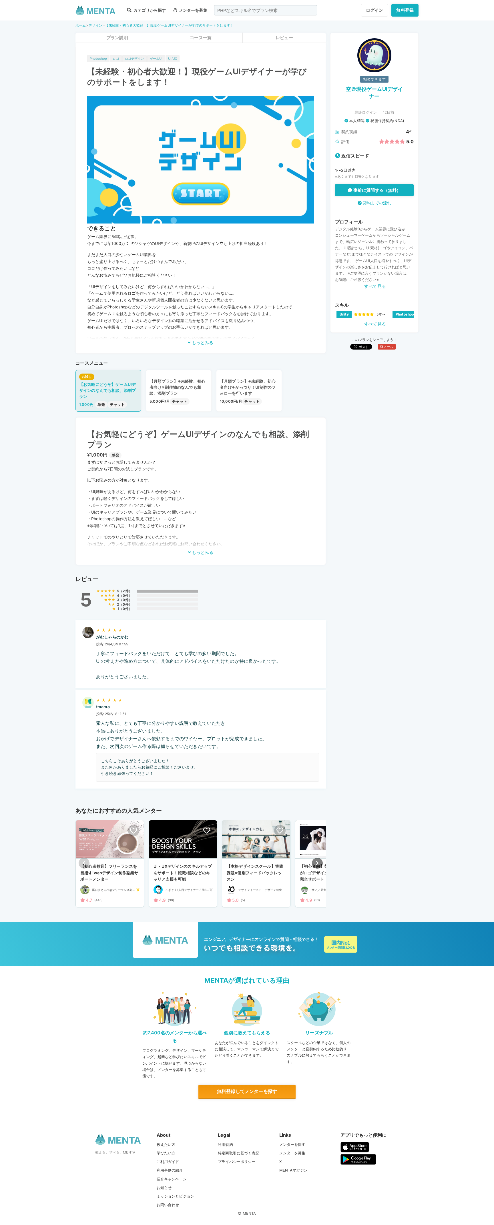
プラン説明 (117, 37)
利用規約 (225, 1144)
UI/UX (172, 59)
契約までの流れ (376, 202)
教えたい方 (166, 1144)
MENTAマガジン (293, 1170)
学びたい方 (166, 1153)
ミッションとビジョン (175, 1196)
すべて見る (375, 286)
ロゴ (116, 59)
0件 (125, 595)
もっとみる (202, 342)
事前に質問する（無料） (376, 190)
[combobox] (265, 10)
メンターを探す (292, 1144)
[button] (317, 863)
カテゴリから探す (149, 10)
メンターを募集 (192, 10)
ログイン (374, 10)
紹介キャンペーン (172, 1179)
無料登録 (405, 10)
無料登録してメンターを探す (247, 1091)
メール (388, 347)
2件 (125, 591)
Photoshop (98, 59)
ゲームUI (156, 59)
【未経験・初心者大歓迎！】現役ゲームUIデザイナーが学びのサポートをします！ (169, 25)
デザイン (96, 25)
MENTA (249, 1213)
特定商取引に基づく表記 (238, 1153)
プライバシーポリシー (237, 1161)
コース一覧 (201, 37)
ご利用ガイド (168, 1161)
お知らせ (164, 1187)
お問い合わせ (168, 1204)
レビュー (284, 37)
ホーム (80, 25)
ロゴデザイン (134, 59)
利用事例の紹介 (170, 1170)
